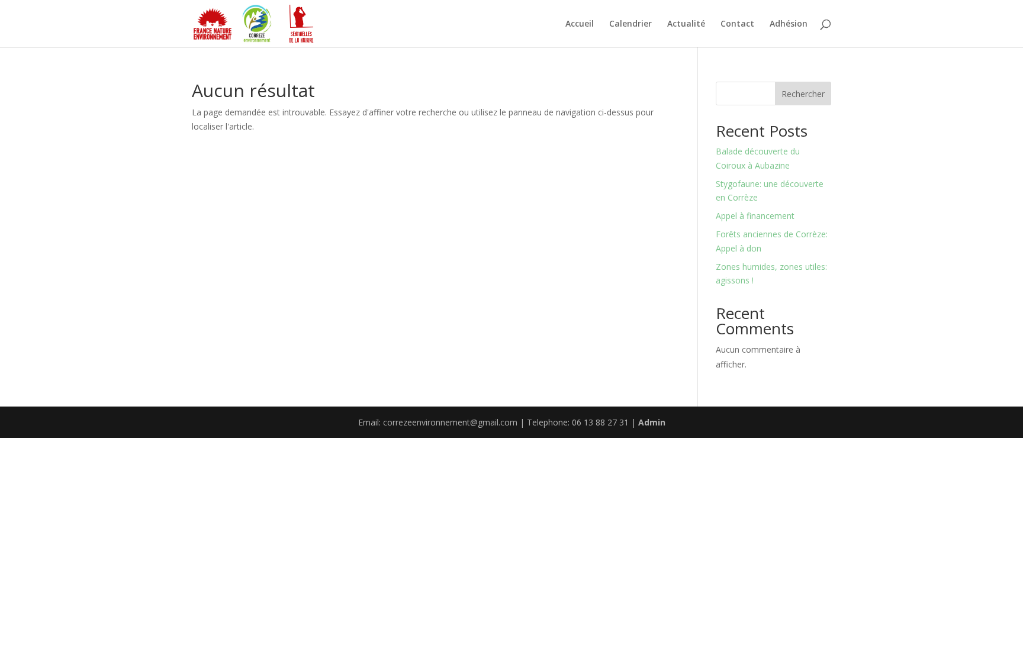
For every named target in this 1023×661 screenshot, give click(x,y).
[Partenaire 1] (212, 23)
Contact (737, 24)
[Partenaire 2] (257, 23)
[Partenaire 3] (301, 23)
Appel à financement (755, 215)
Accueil (579, 24)
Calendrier (630, 24)
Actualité (686, 24)
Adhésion (789, 24)
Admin (651, 422)
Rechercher (803, 93)
